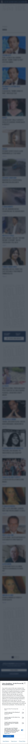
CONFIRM (8, 736)
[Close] (25, 683)
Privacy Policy (22, 741)
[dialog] (14, 712)
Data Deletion (6, 741)
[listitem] (14, 709)
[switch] (22, 712)
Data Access (14, 741)
